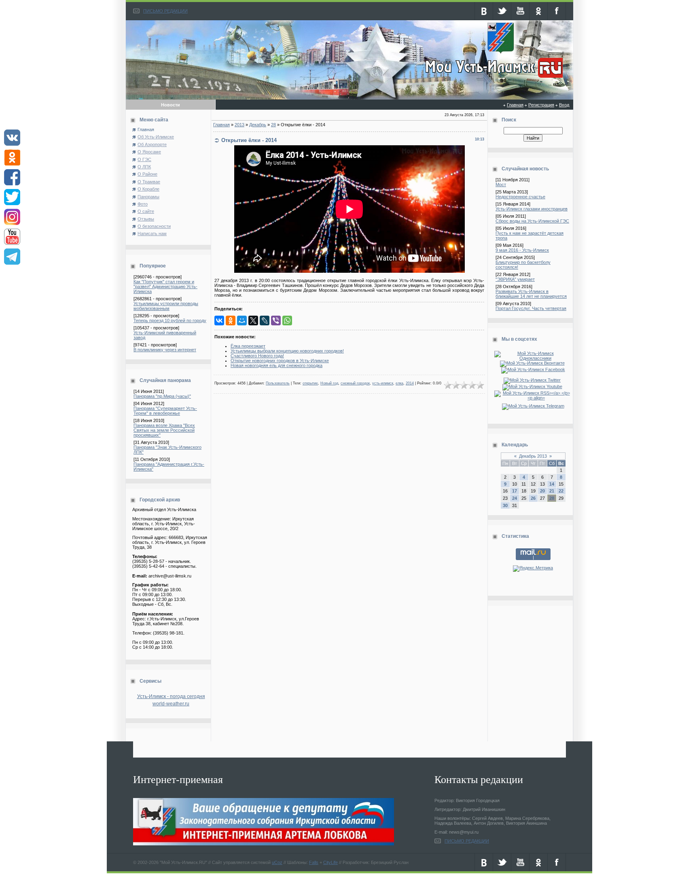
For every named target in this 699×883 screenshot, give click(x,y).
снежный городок (355, 383)
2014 (410, 383)
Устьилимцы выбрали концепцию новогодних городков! (287, 350)
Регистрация (541, 104)
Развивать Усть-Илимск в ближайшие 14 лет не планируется (531, 294)
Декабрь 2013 (533, 456)
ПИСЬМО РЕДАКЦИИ (165, 10)
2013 (239, 124)
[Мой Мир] (242, 320)
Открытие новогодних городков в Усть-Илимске (280, 360)
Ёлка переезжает (248, 346)
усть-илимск (382, 383)
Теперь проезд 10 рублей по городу (169, 320)
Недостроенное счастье (520, 196)
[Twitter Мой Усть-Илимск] (533, 380)
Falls (313, 862)
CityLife (330, 862)
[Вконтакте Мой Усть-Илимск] (533, 363)
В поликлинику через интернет (164, 349)
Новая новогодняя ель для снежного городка (276, 365)
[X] (253, 320)
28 (273, 124)
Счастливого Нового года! (257, 355)
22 (561, 490)
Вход (564, 104)
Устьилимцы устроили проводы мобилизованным (165, 306)
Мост (501, 184)
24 (514, 498)
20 (542, 490)
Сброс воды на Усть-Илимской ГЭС (532, 221)
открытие (310, 383)
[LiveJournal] (264, 320)
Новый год (329, 383)
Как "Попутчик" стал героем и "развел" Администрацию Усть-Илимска (165, 286)
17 (514, 490)
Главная (515, 104)
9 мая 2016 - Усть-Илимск (522, 250)
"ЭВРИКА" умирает (515, 279)
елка (399, 383)
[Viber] (276, 320)
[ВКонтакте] (219, 320)
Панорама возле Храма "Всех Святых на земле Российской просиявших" (164, 430)
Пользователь (278, 383)
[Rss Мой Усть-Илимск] (533, 397)
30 (505, 505)
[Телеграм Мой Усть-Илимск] (533, 405)
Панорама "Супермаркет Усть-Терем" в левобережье (165, 411)
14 (551, 484)
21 (551, 490)
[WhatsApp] (287, 320)
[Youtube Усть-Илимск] (533, 386)
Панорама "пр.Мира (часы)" (162, 396)
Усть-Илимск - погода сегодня (171, 696)
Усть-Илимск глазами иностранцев (532, 208)
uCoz (277, 862)
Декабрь (257, 124)
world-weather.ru (171, 704)
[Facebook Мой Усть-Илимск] (533, 369)
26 (533, 498)
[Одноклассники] (230, 320)
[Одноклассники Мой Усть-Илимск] (533, 358)
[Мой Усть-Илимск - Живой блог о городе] (493, 78)
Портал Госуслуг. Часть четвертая (531, 308)
